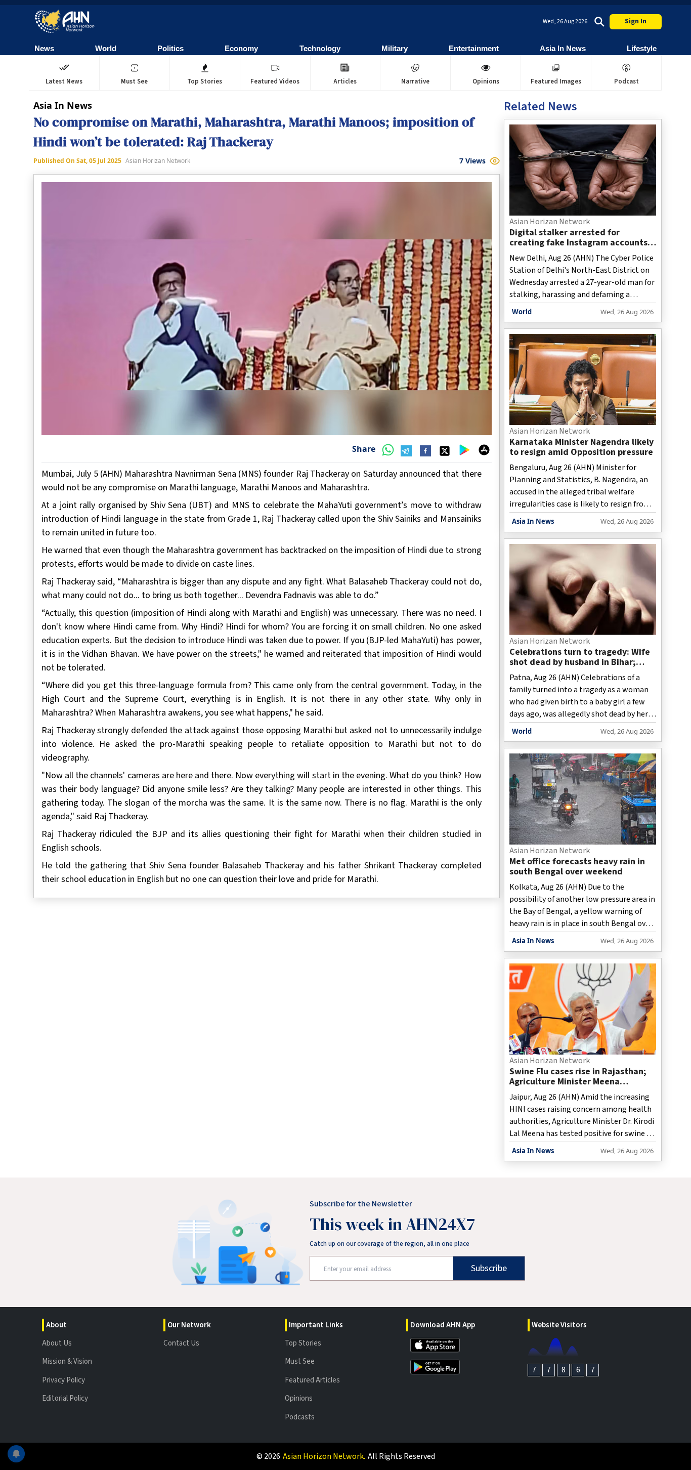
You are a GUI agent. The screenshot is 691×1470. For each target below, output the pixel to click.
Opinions (299, 1398)
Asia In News (563, 48)
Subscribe (489, 1268)
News (44, 48)
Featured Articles (312, 1380)
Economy (241, 48)
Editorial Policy (65, 1398)
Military (394, 48)
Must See (300, 1361)
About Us (57, 1343)
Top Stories (303, 1343)
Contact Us (181, 1343)
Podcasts (300, 1417)
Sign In (635, 21)
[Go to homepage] (64, 21)
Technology (319, 48)
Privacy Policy (63, 1380)
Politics (170, 48)
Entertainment (474, 48)
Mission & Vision (67, 1361)
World (105, 48)
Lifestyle (642, 48)
